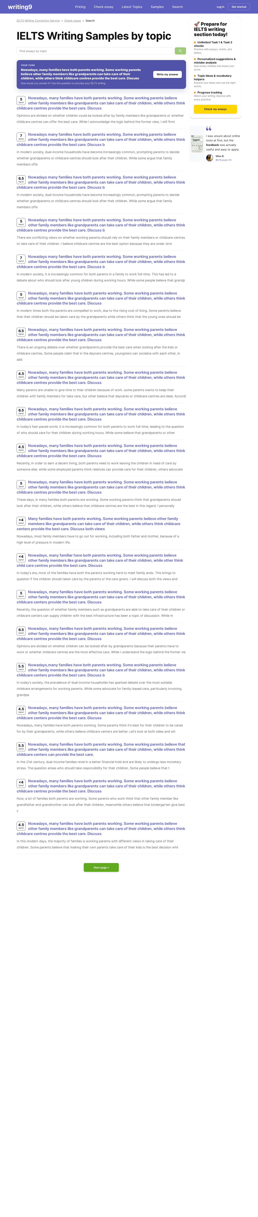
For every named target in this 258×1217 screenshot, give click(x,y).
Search (177, 7)
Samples (157, 7)
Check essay (103, 7)
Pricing (80, 7)
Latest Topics (132, 7)
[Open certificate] (197, 143)
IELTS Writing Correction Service (38, 20)
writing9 (20, 6)
